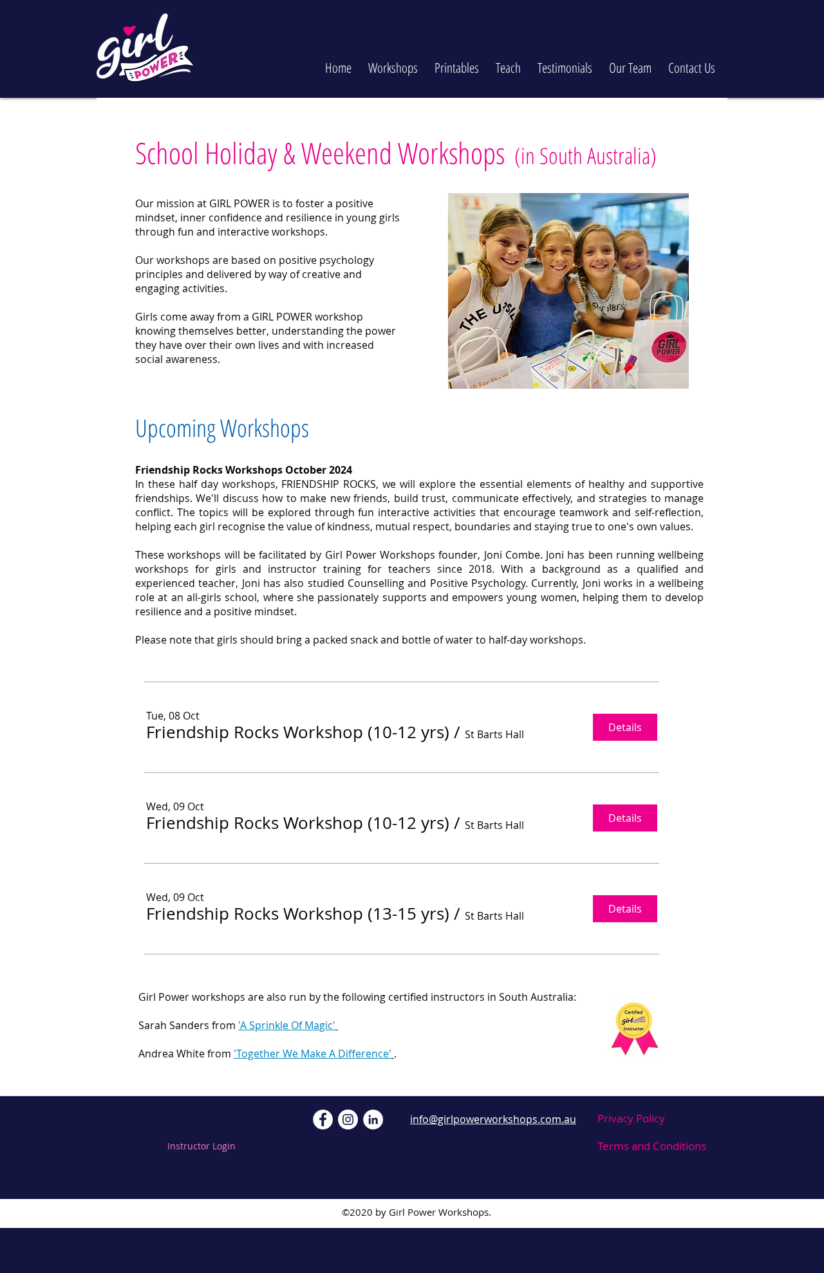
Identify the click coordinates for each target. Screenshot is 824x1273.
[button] (393, 62)
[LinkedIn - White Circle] (373, 1119)
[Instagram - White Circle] (348, 1119)
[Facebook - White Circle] (323, 1119)
